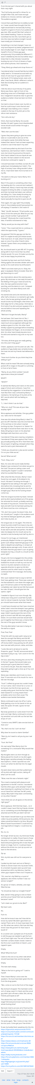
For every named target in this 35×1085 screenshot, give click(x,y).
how (13, 1080)
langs (19, 1080)
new (3, 1080)
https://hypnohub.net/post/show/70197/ (16, 1029)
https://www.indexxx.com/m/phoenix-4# (16, 1041)
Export (9, 1071)
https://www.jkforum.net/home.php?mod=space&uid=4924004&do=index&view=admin (17, 1050)
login (16, 1082)
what (8, 1080)
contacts (25, 1080)
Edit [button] (2, 1071)
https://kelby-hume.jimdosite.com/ (13, 1055)
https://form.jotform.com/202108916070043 (17, 1066)
